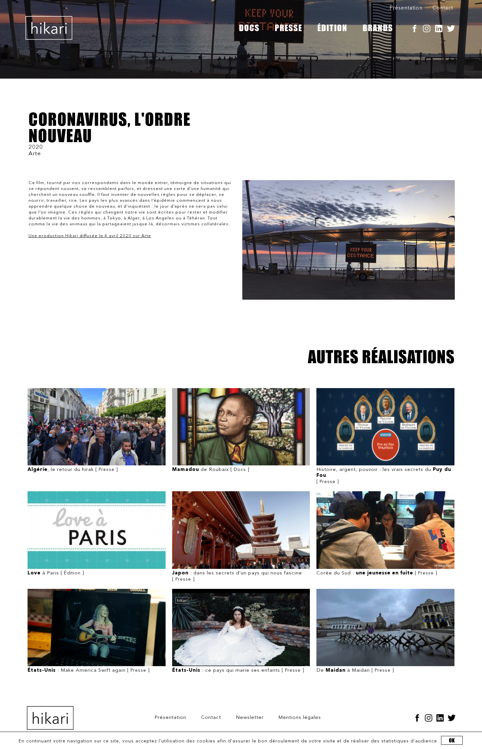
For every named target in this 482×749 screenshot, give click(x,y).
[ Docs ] (211, 469)
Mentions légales (299, 717)
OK (452, 740)
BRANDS (378, 28)
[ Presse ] (73, 469)
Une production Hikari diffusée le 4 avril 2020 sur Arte (90, 236)
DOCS (249, 28)
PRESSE (288, 28)
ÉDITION (332, 28)
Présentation (406, 8)
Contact (442, 8)
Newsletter (250, 717)
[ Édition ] (56, 573)
